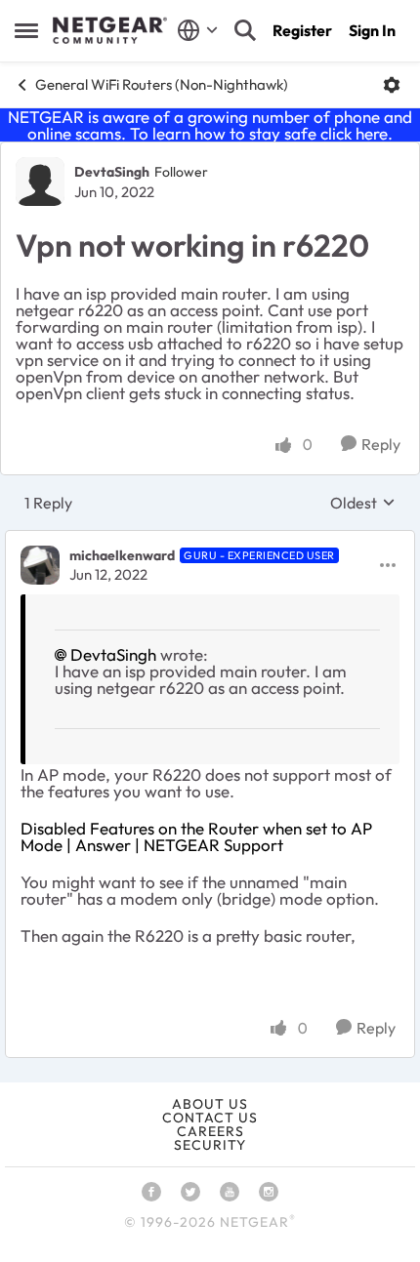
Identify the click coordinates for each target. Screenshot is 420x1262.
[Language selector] (198, 30)
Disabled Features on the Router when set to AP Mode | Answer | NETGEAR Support (196, 836)
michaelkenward (122, 555)
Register (302, 30)
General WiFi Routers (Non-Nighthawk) (161, 84)
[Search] (245, 30)
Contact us (210, 1117)
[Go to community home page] (110, 30)
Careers (210, 1131)
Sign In (372, 30)
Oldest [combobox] (363, 502)
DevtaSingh (111, 172)
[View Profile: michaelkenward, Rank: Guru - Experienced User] (40, 565)
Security (210, 1145)
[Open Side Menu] (26, 30)
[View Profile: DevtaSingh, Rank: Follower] (40, 181)
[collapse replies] (210, 540)
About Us (210, 1104)
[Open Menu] (391, 85)
